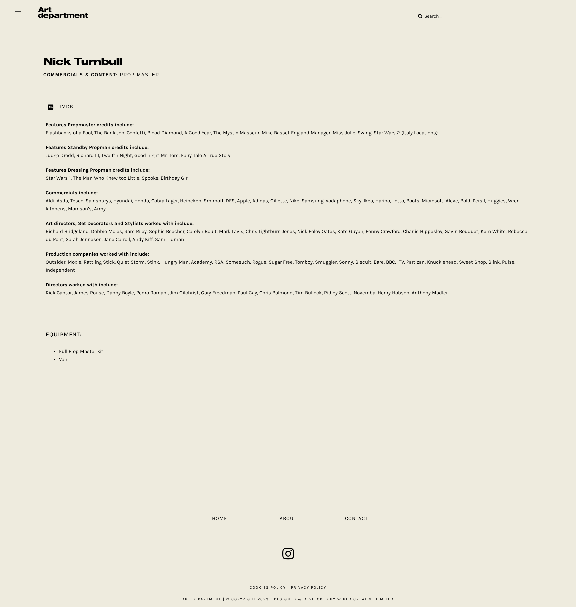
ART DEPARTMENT (201, 599)
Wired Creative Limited (365, 599)
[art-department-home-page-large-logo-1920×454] (63, 10)
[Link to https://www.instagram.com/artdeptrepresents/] (288, 553)
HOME (219, 518)
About (288, 518)
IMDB (66, 106)
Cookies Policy (268, 587)
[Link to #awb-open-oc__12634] (18, 13)
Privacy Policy (308, 587)
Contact (356, 518)
